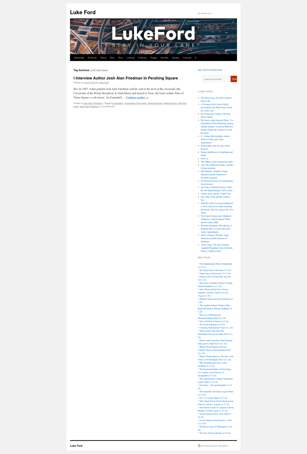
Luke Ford (83, 12)
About (103, 57)
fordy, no (204, 158)
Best (112, 57)
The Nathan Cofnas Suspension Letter (217, 161)
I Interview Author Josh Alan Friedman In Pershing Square (126, 78)
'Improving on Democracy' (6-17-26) (215, 273)
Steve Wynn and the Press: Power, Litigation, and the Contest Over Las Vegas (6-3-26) (213, 292)
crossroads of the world (135, 103)
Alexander (79, 57)
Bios (120, 57)
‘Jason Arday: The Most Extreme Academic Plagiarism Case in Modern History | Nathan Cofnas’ (217, 247)
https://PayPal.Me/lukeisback (210, 69)
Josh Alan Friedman (93, 103)
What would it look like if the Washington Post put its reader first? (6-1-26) (215, 334)
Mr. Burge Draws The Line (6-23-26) (215, 270)
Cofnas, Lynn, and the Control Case (216, 193)
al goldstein (117, 103)
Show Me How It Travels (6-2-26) (214, 321)
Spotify (175, 57)
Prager (153, 57)
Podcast (142, 57)
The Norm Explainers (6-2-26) (212, 324)
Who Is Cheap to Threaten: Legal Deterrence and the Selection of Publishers (214, 238)
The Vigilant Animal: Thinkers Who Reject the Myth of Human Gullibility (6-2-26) (215, 308)
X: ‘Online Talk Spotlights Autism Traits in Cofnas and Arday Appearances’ (215, 139)
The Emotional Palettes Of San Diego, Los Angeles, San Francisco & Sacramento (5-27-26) (214, 372)
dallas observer (155, 103)
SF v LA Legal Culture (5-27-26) (214, 397)
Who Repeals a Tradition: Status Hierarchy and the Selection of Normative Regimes (214, 174)
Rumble (164, 57)
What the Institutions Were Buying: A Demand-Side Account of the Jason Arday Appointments (216, 228)
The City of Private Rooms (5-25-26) (215, 432)
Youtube (187, 57)
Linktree (130, 57)
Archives (92, 57)
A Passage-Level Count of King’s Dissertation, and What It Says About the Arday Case (216, 107)
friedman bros (170, 103)
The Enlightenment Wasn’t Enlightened (216, 263)
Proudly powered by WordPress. (215, 445)
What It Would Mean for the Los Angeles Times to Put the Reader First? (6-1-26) (214, 350)
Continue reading (137, 97)
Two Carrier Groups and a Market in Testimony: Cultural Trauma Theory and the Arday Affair (216, 219)
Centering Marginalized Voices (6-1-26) (216, 327)
